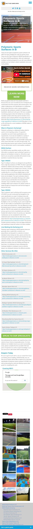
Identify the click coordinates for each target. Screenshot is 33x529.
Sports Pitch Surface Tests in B (10, 523)
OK (25, 380)
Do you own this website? (11, 380)
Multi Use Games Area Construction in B (13, 506)
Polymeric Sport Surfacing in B (12, 509)
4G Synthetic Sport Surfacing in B (12, 514)
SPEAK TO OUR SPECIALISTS (16, 336)
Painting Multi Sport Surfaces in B (12, 518)
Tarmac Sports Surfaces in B (11, 516)
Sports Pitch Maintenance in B (10, 521)
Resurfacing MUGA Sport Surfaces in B (12, 524)
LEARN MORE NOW (17, 95)
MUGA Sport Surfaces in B (9, 504)
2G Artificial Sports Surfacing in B (12, 511)
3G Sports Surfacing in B (10, 513)
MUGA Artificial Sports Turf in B (12, 519)
